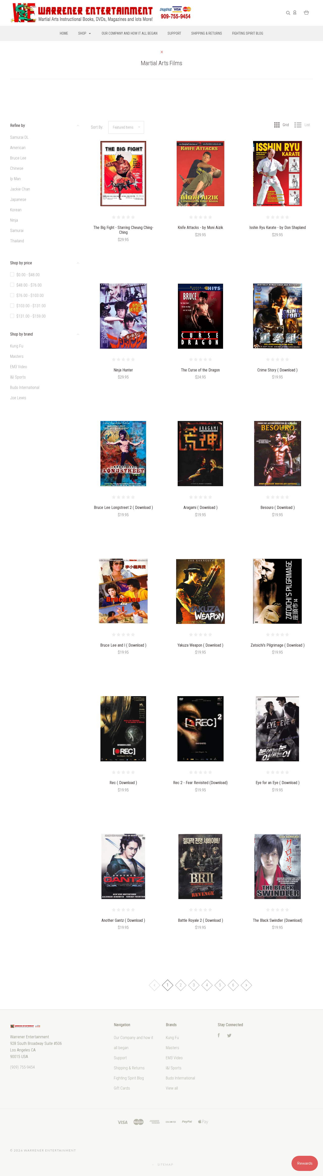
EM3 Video (18, 366)
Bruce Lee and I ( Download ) (123, 645)
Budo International (24, 387)
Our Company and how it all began (129, 33)
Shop (82, 33)
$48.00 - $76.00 (29, 285)
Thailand (17, 241)
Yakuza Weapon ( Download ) (200, 645)
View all (172, 1088)
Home (64, 33)
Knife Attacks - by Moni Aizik (200, 227)
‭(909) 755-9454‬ (22, 1067)
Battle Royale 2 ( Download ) (200, 920)
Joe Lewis (18, 397)
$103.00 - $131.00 (31, 305)
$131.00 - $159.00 (31, 316)
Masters (16, 356)
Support (174, 33)
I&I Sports (18, 377)
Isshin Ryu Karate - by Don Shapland (277, 227)
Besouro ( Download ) (277, 507)
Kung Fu (16, 346)
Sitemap (165, 1164)
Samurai (16, 230)
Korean (15, 209)
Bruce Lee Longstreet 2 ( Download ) (123, 507)
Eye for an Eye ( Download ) (278, 782)
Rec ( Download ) (123, 782)
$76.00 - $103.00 (30, 295)
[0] (306, 12)
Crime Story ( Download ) (277, 370)
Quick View (123, 184)
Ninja (14, 220)
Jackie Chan (20, 189)
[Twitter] (229, 1035)
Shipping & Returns (206, 33)
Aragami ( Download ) (200, 507)
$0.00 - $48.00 (28, 274)
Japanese (18, 199)
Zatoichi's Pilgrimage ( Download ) (278, 645)
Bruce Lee (18, 158)
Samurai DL (19, 137)
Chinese (16, 168)
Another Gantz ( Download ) (123, 920)
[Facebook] (219, 1035)
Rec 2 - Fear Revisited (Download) (200, 782)
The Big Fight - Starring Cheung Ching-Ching (123, 230)
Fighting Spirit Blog (247, 33)
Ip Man (15, 178)
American (17, 147)
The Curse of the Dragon (200, 370)
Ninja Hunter (123, 370)
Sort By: (97, 127)
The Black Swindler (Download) (277, 920)
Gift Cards (122, 1088)
